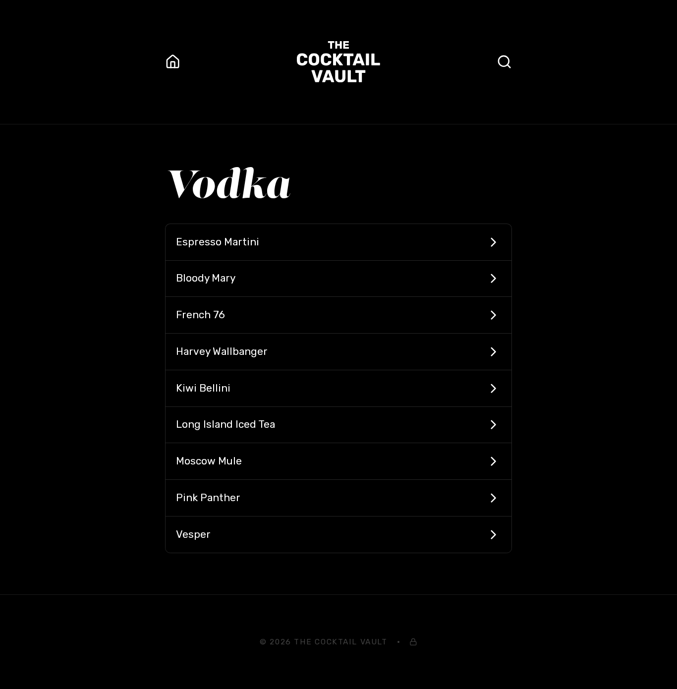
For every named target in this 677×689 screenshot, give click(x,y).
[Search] (504, 61)
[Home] (172, 61)
